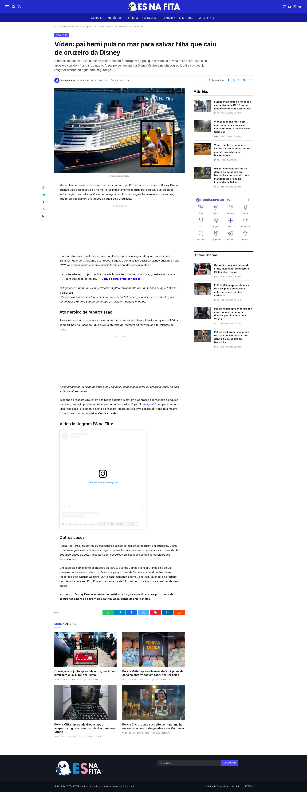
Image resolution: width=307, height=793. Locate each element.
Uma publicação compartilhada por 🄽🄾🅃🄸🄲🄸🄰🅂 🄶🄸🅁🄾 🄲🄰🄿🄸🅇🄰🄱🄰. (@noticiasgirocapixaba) (124, 524)
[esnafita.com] (153, 6)
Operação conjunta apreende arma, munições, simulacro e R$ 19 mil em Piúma (85, 673)
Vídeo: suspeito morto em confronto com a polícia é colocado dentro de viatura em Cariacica (232, 126)
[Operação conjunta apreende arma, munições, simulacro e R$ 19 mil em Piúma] (85, 649)
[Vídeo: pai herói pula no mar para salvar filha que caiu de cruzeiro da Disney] (119, 130)
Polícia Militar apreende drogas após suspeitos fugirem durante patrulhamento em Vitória (85, 728)
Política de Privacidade (217, 786)
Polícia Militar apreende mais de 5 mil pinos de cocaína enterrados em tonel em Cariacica (153, 673)
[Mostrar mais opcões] (250, 80)
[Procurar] (13, 6)
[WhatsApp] (43, 187)
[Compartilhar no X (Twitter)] (233, 80)
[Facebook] (43, 201)
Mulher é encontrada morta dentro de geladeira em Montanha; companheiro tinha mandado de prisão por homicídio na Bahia (232, 175)
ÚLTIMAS (97, 18)
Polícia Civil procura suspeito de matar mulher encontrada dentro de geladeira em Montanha (153, 726)
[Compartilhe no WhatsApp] (238, 80)
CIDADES (149, 18)
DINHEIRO (186, 18)
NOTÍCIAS (115, 18)
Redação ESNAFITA (74, 80)
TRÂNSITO (167, 18)
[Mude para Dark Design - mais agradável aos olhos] (19, 6)
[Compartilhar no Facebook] (228, 80)
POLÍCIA (132, 18)
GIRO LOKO (205, 18)
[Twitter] (43, 209)
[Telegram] (43, 194)
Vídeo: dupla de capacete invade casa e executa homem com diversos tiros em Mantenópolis (232, 150)
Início (56, 26)
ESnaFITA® (74, 786)
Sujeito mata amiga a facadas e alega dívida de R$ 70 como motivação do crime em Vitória (233, 105)
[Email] (43, 216)
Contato (236, 786)
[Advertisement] (119, 229)
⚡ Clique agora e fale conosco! (119, 278)
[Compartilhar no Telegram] (243, 80)
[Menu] (7, 6)
